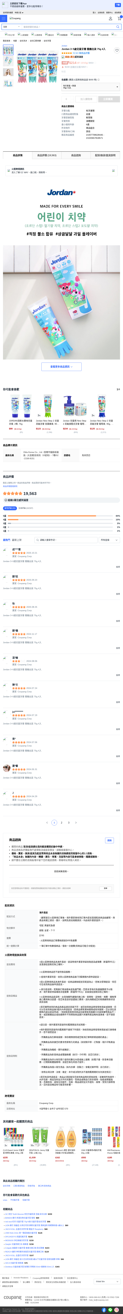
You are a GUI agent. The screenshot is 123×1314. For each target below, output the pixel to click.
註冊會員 (101, 13)
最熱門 (6, 540)
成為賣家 (118, 13)
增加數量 (72, 100)
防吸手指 (31, 1186)
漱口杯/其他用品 (44, 1186)
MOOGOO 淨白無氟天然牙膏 (16, 1240)
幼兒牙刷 (6, 1186)
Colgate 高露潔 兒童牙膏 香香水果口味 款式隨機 (24, 1248)
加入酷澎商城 (75, 1282)
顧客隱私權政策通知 (10, 1282)
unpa (5, 1200)
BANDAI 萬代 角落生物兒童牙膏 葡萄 (20, 1218)
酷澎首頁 (6, 41)
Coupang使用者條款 (41, 1278)
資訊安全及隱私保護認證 (56, 1282)
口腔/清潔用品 (19, 1186)
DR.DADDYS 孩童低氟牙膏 (16, 1237)
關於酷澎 (5, 1278)
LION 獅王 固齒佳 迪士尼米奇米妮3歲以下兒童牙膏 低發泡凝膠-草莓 (32, 1259)
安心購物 (26, 1282)
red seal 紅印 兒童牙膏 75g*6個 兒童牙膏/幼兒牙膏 (25, 1222)
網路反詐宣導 (7, 1286)
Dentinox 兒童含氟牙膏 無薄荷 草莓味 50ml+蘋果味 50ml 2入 (29, 1267)
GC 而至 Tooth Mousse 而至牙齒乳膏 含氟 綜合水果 (26, 1214)
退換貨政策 (58, 1278)
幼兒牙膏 (47, 41)
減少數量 (72, 97)
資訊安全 (38, 1282)
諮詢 (109, 840)
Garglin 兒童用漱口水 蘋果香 (16, 1244)
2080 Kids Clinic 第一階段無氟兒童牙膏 (21, 1233)
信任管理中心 (72, 1278)
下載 (118, 5)
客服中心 (109, 13)
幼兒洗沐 (23, 41)
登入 (94, 13)
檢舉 (105, 888)
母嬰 (15, 41)
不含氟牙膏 (14, 1200)
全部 (5, 27)
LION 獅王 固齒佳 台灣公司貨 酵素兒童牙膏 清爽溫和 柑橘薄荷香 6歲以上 (34, 1225)
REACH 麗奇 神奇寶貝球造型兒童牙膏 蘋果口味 (24, 1252)
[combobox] (109, 540)
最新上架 (17, 540)
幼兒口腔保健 (35, 41)
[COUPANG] (12, 1298)
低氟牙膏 (26, 1200)
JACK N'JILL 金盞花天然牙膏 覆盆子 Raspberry (24, 1229)
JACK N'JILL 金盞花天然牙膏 (16, 1255)
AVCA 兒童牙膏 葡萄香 (14, 1263)
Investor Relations (21, 1278)
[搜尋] (117, 26)
